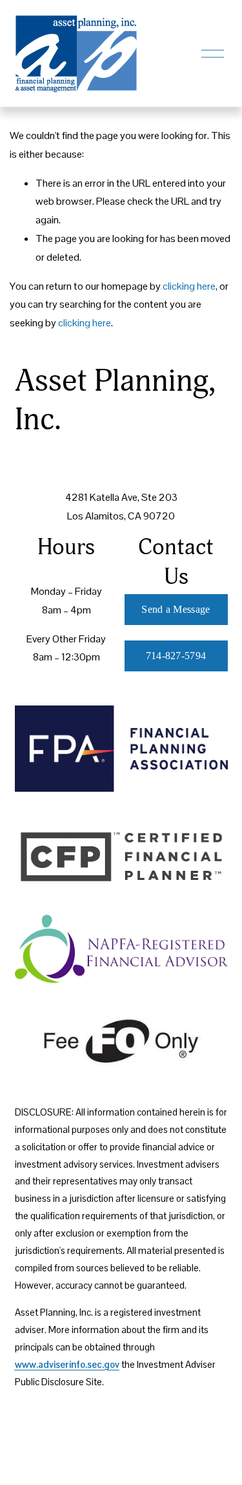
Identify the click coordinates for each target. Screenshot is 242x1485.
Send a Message (175, 609)
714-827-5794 (176, 655)
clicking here (189, 286)
